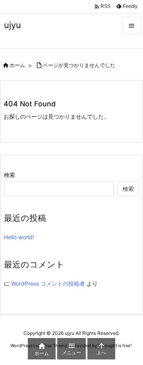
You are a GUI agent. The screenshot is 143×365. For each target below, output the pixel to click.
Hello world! (19, 237)
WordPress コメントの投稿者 (48, 283)
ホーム (17, 65)
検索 (9, 174)
